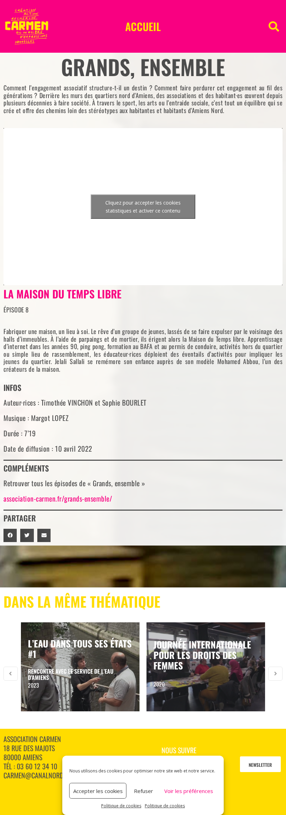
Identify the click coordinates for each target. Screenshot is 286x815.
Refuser (143, 790)
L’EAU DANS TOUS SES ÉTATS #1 (79, 649)
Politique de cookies (121, 806)
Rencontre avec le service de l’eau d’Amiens (70, 674)
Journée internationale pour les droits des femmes (202, 655)
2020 (159, 684)
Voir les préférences (188, 790)
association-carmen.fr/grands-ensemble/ (57, 498)
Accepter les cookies (98, 790)
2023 (33, 685)
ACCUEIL (143, 26)
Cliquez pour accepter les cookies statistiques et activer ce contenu (143, 206)
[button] (274, 26)
